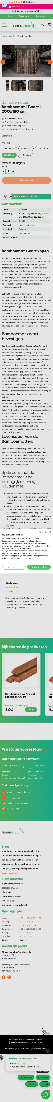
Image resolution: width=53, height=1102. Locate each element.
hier (30, 558)
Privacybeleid (45, 532)
